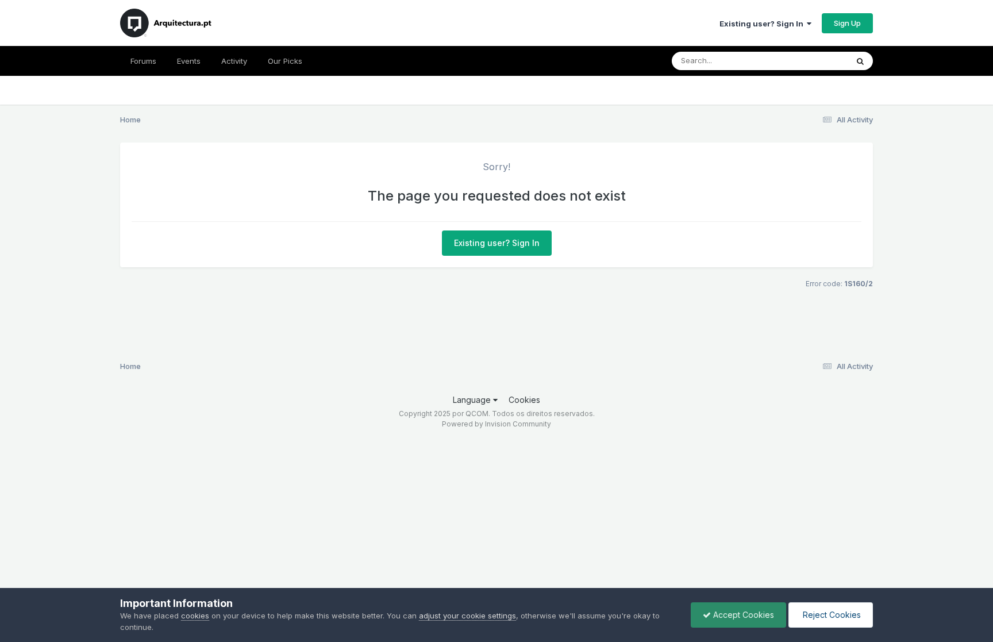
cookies (195, 615)
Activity (234, 61)
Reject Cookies (830, 615)
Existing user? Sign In (763, 23)
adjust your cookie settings (467, 615)
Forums (143, 61)
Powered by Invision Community (496, 424)
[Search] (860, 61)
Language (473, 400)
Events (189, 61)
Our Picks (285, 61)
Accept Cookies (742, 615)
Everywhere (812, 60)
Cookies (524, 400)
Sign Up (847, 23)
